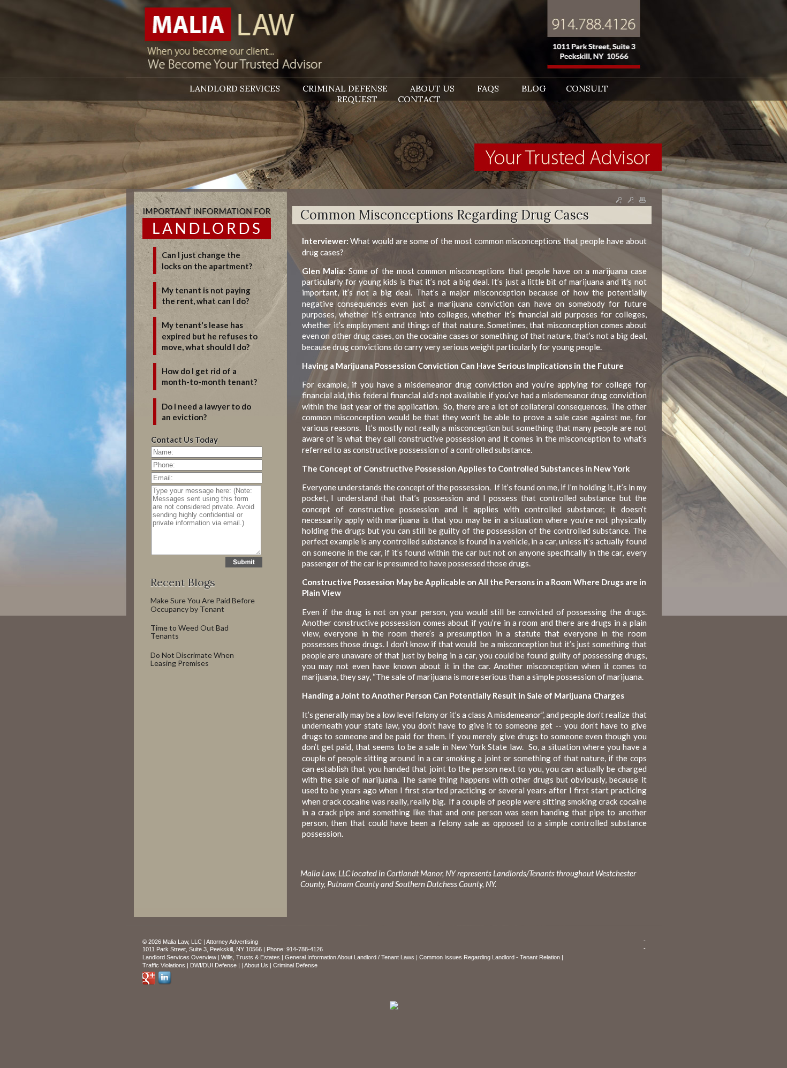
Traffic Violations (163, 965)
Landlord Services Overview (179, 957)
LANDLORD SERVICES (236, 88)
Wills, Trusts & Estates (250, 957)
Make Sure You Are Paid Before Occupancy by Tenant (202, 604)
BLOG (533, 88)
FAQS (489, 88)
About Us (256, 965)
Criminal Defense (295, 965)
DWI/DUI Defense (213, 965)
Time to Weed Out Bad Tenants (189, 631)
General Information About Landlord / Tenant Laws (349, 957)
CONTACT (419, 99)
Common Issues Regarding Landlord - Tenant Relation (489, 957)
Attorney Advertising (232, 941)
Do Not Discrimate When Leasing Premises (192, 659)
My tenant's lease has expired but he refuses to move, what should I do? (210, 336)
